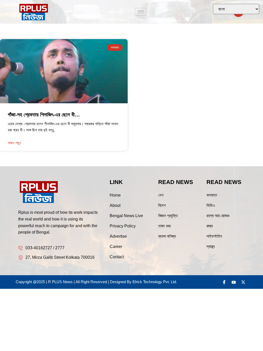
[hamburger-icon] (140, 11)
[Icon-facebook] (224, 282)
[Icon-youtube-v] (234, 282)
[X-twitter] (243, 282)
